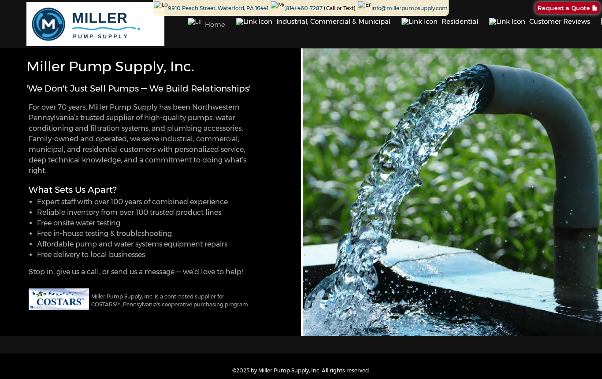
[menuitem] (206, 24)
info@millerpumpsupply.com (410, 8)
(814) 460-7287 (303, 8)
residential (100, 149)
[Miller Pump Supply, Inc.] (95, 24)
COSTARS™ (106, 304)
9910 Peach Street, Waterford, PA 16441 (218, 8)
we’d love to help (212, 272)
